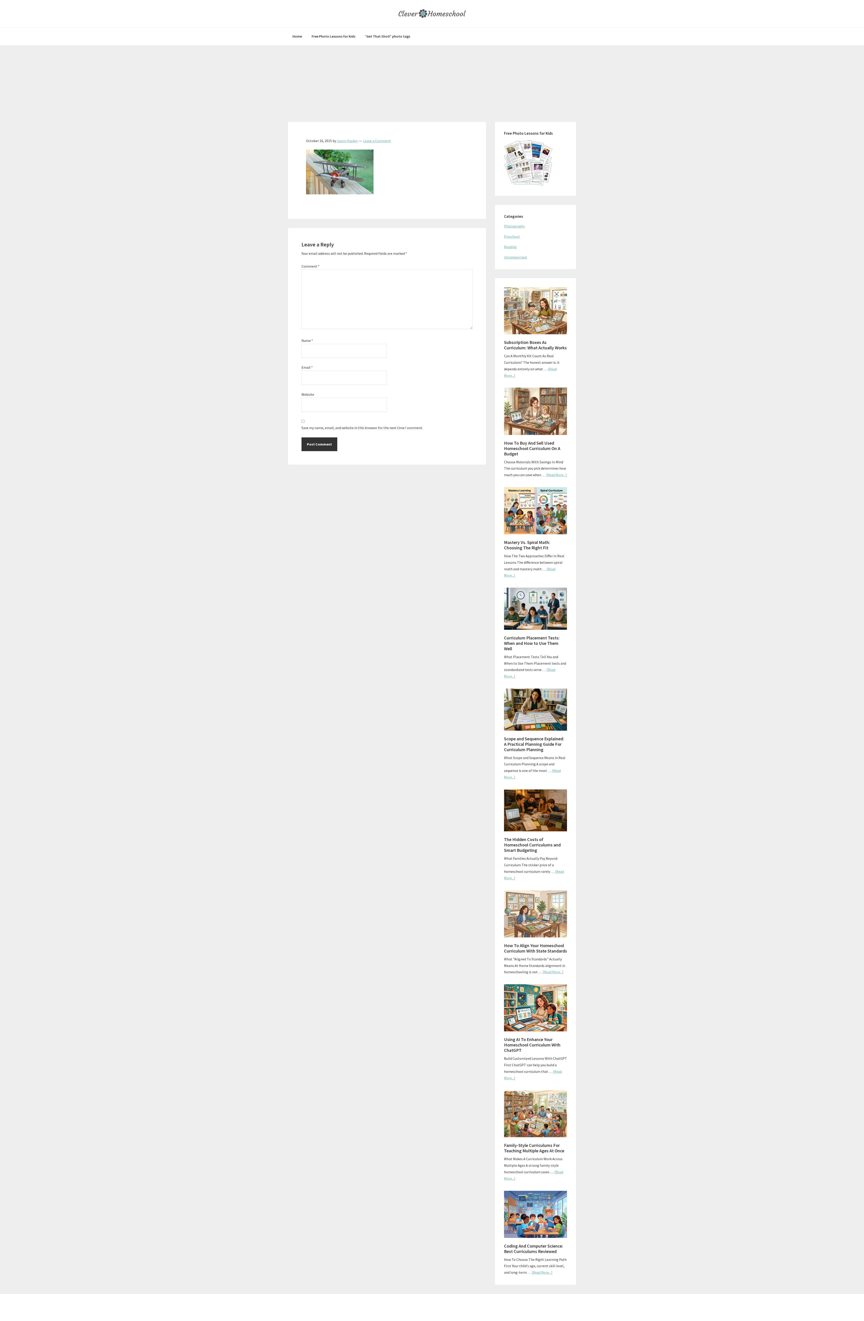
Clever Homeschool (432, 14)
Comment (311, 266)
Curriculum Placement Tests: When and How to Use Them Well (532, 643)
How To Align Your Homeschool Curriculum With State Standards (535, 948)
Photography (514, 226)
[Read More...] (556, 475)
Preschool (512, 236)
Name (307, 340)
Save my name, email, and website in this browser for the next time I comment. (362, 427)
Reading (510, 247)
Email (307, 367)
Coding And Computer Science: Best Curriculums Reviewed (533, 1248)
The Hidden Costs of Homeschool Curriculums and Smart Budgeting (532, 845)
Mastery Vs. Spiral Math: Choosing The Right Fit (527, 544)
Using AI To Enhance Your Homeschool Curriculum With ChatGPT (532, 1045)
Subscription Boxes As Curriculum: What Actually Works (535, 344)
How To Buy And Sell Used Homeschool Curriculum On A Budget (532, 448)
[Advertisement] (432, 79)
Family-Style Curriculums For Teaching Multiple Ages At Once (534, 1147)
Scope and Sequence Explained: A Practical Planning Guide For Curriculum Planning (534, 744)
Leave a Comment (377, 141)
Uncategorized (515, 257)
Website (308, 394)
